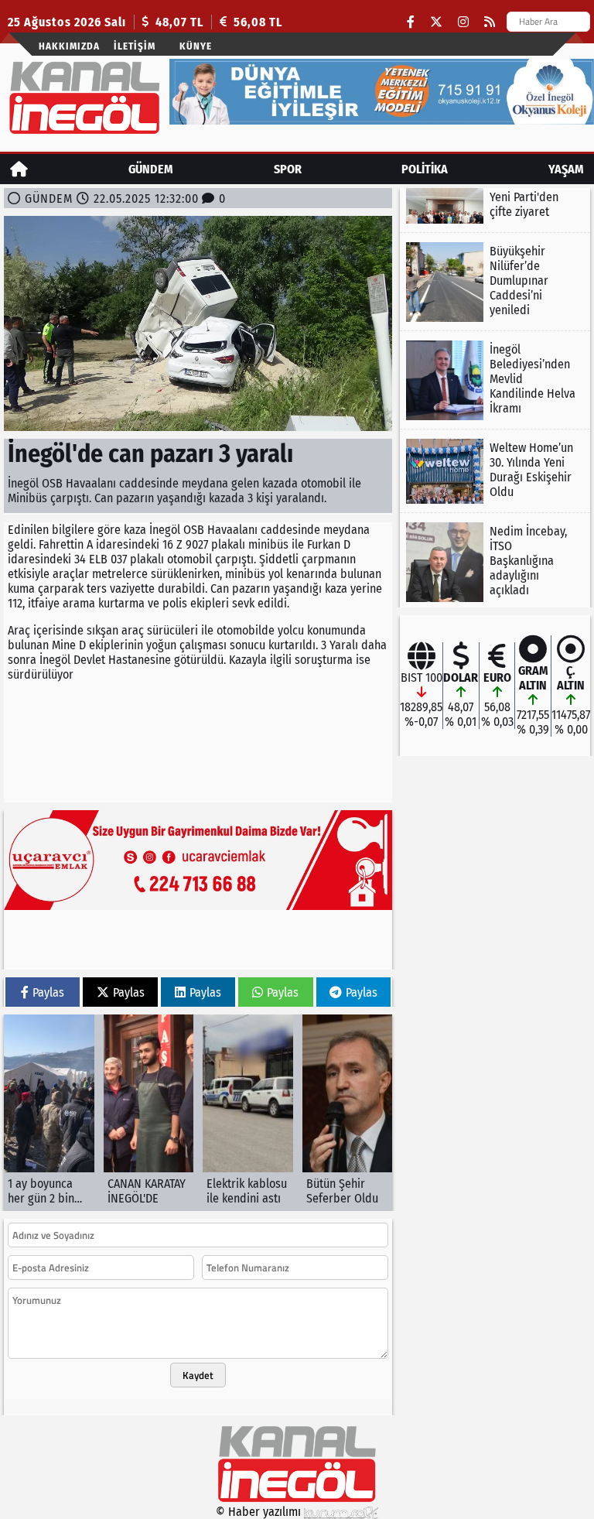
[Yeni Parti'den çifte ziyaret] (495, 206)
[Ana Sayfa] (19, 169)
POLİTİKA (424, 169)
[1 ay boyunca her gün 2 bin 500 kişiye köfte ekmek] (49, 1112)
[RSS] (489, 22)
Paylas (48, 992)
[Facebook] (411, 22)
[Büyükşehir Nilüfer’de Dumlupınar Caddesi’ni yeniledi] (495, 282)
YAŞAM (566, 169)
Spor (288, 169)
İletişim (134, 46)
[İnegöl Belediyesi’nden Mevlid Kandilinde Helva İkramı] (495, 380)
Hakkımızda (69, 46)
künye (195, 46)
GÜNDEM (150, 169)
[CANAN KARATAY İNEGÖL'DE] (149, 1112)
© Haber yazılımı (260, 1511)
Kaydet (198, 1375)
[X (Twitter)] (436, 22)
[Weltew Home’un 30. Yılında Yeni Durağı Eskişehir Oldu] (495, 471)
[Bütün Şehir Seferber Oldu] (347, 1112)
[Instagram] (463, 22)
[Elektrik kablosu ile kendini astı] (248, 1112)
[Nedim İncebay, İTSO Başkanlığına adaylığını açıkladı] (495, 562)
